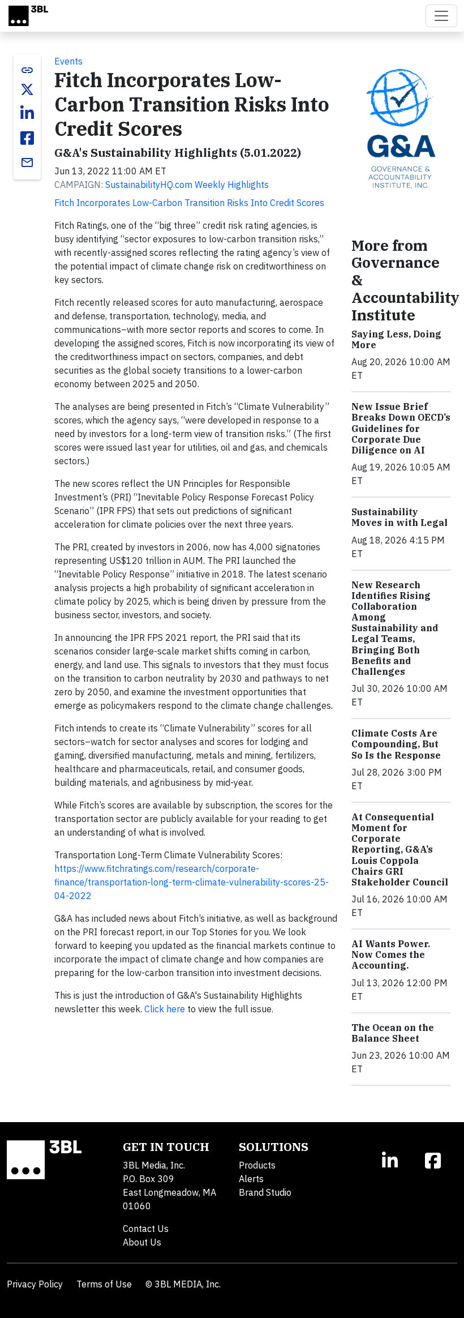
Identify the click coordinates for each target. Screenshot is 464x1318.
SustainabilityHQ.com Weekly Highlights (187, 184)
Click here (164, 1009)
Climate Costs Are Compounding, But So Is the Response (396, 744)
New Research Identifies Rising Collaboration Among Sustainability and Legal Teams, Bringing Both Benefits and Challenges (394, 628)
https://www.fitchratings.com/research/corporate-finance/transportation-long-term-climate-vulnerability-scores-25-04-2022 (191, 882)
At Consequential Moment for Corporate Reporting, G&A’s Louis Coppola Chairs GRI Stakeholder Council (399, 849)
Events (68, 61)
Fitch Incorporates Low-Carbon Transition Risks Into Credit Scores (189, 202)
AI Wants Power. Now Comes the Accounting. (390, 954)
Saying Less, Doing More (396, 339)
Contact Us (146, 1228)
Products (257, 1165)
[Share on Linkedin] (27, 113)
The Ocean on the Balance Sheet (392, 1033)
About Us (142, 1242)
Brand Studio (265, 1192)
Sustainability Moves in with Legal (399, 517)
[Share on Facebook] (27, 138)
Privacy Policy (35, 1284)
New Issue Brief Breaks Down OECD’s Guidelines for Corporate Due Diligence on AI (400, 428)
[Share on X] (27, 89)
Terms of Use (104, 1284)
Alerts (251, 1178)
